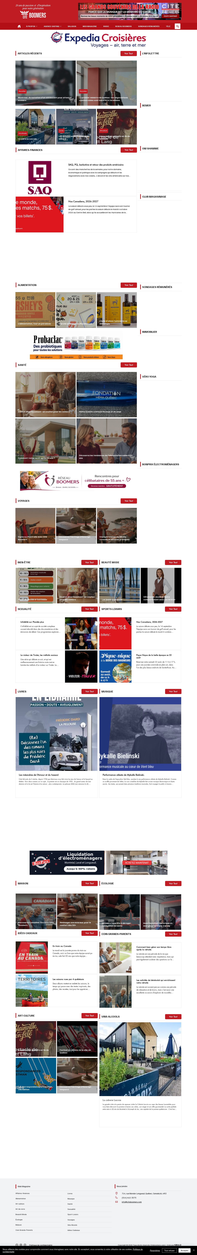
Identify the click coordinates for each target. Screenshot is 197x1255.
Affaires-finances (23, 1137)
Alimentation (21, 1143)
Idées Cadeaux (74, 1174)
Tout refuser (169, 1250)
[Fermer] (193, 1250)
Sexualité (71, 1153)
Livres (70, 1137)
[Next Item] (177, 1017)
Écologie (19, 1164)
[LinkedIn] (25, 1189)
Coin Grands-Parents (24, 1174)
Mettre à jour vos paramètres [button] (112, 243)
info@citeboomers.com (132, 1146)
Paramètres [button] (155, 1250)
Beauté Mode (21, 1158)
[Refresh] (19, 26)
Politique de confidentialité (40, 1189)
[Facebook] (17, 1189)
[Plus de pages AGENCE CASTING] (60, 26)
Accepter (184, 1250)
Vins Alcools (72, 1169)
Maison (19, 1169)
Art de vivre (20, 1153)
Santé (70, 1148)
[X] (21, 1189)
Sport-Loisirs (73, 1158)
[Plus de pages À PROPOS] (36, 26)
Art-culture (20, 1148)
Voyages (71, 1164)
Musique (71, 1143)
